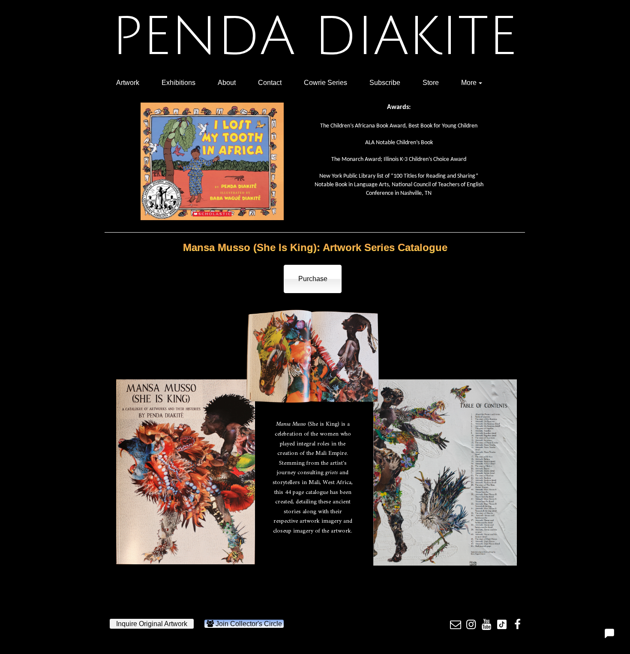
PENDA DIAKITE (314, 37)
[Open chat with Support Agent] (609, 633)
